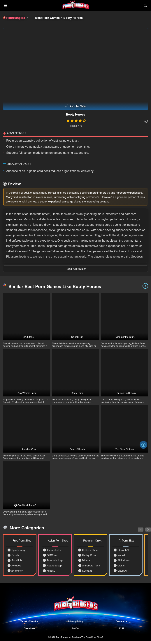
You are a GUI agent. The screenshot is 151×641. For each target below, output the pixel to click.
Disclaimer (29, 628)
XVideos (16, 565)
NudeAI (121, 555)
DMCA (75, 628)
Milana (86, 560)
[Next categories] (145, 527)
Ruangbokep (54, 565)
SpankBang (18, 550)
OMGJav (52, 555)
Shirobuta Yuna (91, 565)
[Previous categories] (138, 527)
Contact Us (121, 621)
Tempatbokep (55, 560)
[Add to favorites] (146, 121)
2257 (121, 628)
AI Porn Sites (126, 540)
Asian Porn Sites (58, 540)
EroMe (15, 555)
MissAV (51, 570)
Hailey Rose (89, 555)
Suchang (87, 570)
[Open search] (145, 5)
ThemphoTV (54, 550)
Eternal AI (123, 550)
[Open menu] (5, 5)
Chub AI (122, 570)
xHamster (17, 570)
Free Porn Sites (22, 540)
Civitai (120, 565)
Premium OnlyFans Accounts (93, 540)
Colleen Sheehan (91, 550)
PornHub (16, 560)
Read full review (76, 269)
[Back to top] (143, 445)
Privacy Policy (75, 621)
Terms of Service (29, 621)
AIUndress (123, 560)
